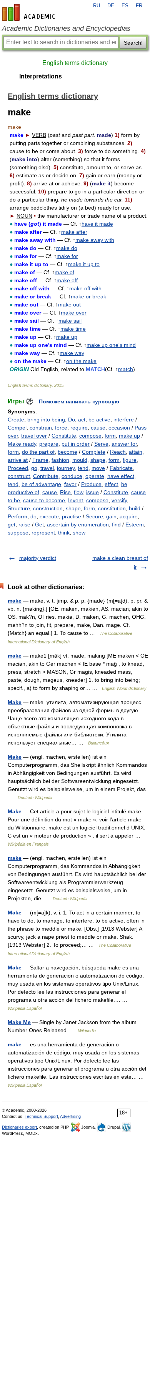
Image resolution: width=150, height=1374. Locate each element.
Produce (91, 484)
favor (70, 484)
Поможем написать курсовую (79, 401)
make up (66, 337)
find (116, 524)
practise (71, 516)
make (15, 601)
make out (69, 304)
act (81, 419)
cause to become (44, 500)
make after (74, 232)
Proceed (18, 468)
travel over (34, 436)
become (67, 452)
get (11, 524)
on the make (81, 361)
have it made (97, 224)
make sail (70, 321)
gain (111, 516)
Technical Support (41, 1116)
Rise (65, 492)
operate (94, 476)
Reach (118, 452)
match (125, 369)
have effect (120, 476)
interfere (123, 419)
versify (119, 500)
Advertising (70, 1116)
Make (15, 702)
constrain (41, 428)
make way (72, 353)
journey (66, 468)
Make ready (22, 444)
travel (47, 468)
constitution (112, 508)
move (98, 468)
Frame (40, 460)
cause (98, 428)
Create (16, 419)
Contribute (45, 476)
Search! (133, 43)
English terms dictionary (75, 63)
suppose (18, 533)
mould (79, 460)
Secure (94, 516)
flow (78, 492)
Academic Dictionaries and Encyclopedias (66, 28)
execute (49, 516)
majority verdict (37, 558)
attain (135, 452)
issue (92, 492)
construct (19, 476)
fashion (60, 460)
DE (110, 5)
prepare (48, 444)
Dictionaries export (19, 1127)
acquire (129, 516)
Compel (17, 428)
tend (83, 468)
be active (99, 419)
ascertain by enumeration (78, 524)
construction (48, 508)
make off (67, 280)
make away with (94, 240)
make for (67, 256)
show (79, 533)
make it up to (84, 264)
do (33, 516)
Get (39, 524)
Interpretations (40, 76)
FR (139, 5)
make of (64, 272)
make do (66, 248)
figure (130, 460)
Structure (19, 508)
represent (43, 533)
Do (71, 419)
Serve (101, 444)
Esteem (134, 524)
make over (74, 313)
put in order (76, 444)
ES (125, 5)
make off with (85, 288)
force (61, 428)
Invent (75, 500)
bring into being (46, 419)
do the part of (38, 452)
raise (24, 524)
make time (73, 329)
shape (97, 460)
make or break (88, 296)
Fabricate (121, 468)
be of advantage (41, 484)
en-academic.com (29, 12)
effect (111, 484)
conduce (72, 476)
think (64, 533)
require (79, 428)
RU (96, 5)
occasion (119, 428)
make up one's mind (111, 345)
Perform (17, 516)
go (34, 468)
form (110, 436)
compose (90, 436)
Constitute (64, 436)
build (134, 508)
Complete (93, 452)
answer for (124, 444)
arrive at (18, 460)
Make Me (19, 1022)
